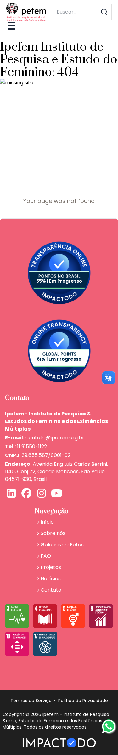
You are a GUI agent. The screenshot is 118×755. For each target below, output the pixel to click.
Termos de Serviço (31, 700)
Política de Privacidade (83, 700)
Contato (51, 590)
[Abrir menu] (10, 25)
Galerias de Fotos (62, 544)
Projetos (51, 567)
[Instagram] (41, 493)
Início (47, 522)
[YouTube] (56, 493)
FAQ (46, 556)
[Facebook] (26, 493)
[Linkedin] (11, 493)
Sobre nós (53, 533)
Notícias (51, 578)
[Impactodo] (59, 742)
